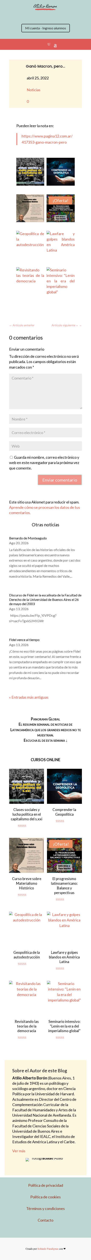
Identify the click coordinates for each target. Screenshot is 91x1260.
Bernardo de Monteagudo (28, 538)
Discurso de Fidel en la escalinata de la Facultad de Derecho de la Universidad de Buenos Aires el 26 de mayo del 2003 (45, 599)
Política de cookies (45, 1197)
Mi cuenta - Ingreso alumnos (45, 28)
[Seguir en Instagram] (32, 16)
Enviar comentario (59, 479)
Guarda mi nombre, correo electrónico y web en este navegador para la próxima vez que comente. (44, 462)
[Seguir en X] (24, 16)
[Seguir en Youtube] (49, 16)
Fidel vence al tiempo (24, 640)
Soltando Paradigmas (48, 1248)
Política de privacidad (45, 1185)
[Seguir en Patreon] (58, 16)
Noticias (33, 89)
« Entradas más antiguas (28, 697)
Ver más (18, 1150)
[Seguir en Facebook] (41, 16)
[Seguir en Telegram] (66, 16)
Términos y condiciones (45, 1208)
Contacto (45, 1220)
